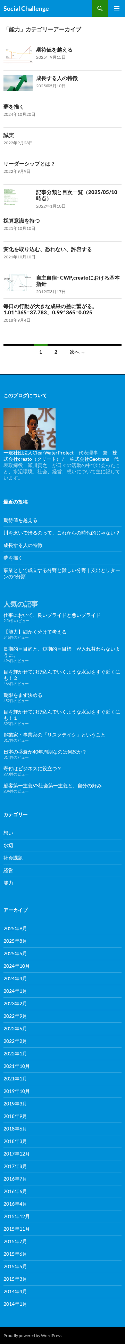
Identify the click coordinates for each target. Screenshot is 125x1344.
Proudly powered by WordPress (32, 1335)
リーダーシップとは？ (29, 163)
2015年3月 (15, 1279)
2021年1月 (15, 1078)
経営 (8, 870)
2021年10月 (16, 1066)
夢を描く (13, 106)
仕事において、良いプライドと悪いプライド (52, 615)
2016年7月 (15, 1179)
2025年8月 (15, 941)
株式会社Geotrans (89, 459)
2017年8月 (15, 1166)
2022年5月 (15, 1028)
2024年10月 (16, 966)
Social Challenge (26, 8)
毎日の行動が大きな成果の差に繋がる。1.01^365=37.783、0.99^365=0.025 (50, 309)
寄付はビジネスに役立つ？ (32, 768)
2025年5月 (15, 953)
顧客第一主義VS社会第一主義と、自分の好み (52, 785)
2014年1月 (15, 1304)
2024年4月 (15, 978)
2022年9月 (15, 1016)
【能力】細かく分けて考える (35, 632)
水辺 (8, 845)
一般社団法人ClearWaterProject (38, 453)
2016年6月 (15, 1191)
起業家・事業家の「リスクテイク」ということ (54, 735)
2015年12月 (16, 1216)
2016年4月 (15, 1204)
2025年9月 (15, 928)
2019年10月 (16, 1091)
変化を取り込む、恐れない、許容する (47, 249)
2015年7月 (15, 1241)
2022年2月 (15, 1041)
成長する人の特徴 (57, 78)
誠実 (8, 135)
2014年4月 (15, 1291)
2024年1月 (15, 991)
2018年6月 (15, 1129)
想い (8, 833)
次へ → (77, 352)
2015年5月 (15, 1266)
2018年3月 (15, 1141)
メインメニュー (116, 8)
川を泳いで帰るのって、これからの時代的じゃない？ (61, 533)
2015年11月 (16, 1229)
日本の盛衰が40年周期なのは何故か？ (45, 752)
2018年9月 (15, 1116)
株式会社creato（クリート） (60, 456)
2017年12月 (16, 1154)
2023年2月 (15, 1003)
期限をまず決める (22, 695)
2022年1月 (15, 1053)
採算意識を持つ (21, 220)
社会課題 (13, 858)
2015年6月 (15, 1254)
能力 (8, 883)
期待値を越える (54, 49)
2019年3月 (15, 1103)
